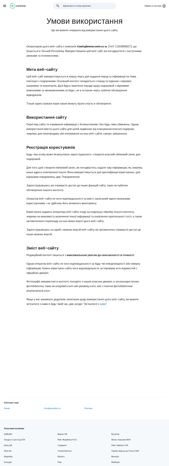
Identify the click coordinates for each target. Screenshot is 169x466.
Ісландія (8, 462)
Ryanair (115, 434)
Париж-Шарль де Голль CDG (125, 450)
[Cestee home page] (18, 6)
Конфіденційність (52, 408)
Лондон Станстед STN (14, 439)
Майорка (115, 462)
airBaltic (8, 434)
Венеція (115, 456)
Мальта (61, 456)
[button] (4, 6)
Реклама (88, 408)
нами (103, 304)
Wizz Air (7, 450)
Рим (59, 462)
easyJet (8, 445)
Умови (7, 408)
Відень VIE (62, 434)
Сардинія (62, 445)
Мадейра (8, 456)
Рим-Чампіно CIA (119, 445)
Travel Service (64, 450)
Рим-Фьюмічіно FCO (67, 439)
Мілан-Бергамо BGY (121, 439)
